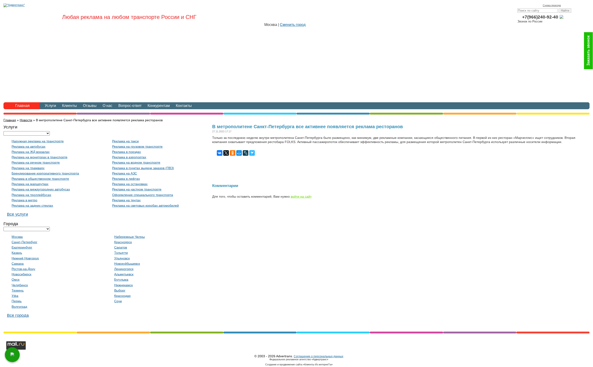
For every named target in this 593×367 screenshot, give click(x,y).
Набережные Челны (129, 237)
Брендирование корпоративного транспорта (45, 173)
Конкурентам (159, 106)
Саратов (120, 247)
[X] (226, 153)
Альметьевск (123, 274)
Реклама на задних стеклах (32, 205)
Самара (18, 263)
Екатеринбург (22, 247)
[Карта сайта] (578, 5)
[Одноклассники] (232, 153)
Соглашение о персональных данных (318, 356)
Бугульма (121, 279)
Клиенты (69, 106)
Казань (17, 253)
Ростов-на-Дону (23, 269)
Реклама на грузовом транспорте (137, 146)
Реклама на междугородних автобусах (41, 189)
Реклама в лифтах (126, 178)
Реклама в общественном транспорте (40, 178)
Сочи (118, 301)
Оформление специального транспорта (142, 195)
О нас (107, 106)
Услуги (50, 106)
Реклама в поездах (126, 152)
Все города (18, 315)
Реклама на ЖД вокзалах (31, 152)
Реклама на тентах (126, 200)
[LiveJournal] (245, 153)
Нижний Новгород (25, 258)
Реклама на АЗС (124, 173)
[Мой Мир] (239, 153)
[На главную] (565, 5)
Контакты (184, 106)
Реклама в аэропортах (129, 157)
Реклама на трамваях (28, 168)
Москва (17, 237)
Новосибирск (21, 274)
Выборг (119, 290)
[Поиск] (585, 5)
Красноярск (123, 242)
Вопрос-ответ (130, 106)
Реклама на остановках (130, 184)
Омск (15, 279)
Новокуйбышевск (127, 263)
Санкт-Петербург (24, 242)
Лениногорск (123, 269)
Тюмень (18, 290)
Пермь (17, 301)
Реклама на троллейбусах (31, 195)
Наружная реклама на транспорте (38, 141)
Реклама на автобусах (28, 146)
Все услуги (17, 214)
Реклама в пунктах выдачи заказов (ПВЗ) (143, 168)
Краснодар (122, 296)
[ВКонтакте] (219, 153)
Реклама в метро (24, 200)
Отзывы (90, 106)
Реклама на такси (125, 141)
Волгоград (19, 306)
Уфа (15, 296)
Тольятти (121, 253)
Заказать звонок (588, 51)
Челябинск (20, 285)
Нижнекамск (123, 285)
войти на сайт (301, 196)
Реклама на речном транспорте (36, 162)
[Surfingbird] (252, 153)
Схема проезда (552, 5)
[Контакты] (572, 5)
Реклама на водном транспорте (136, 162)
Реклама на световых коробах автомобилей (145, 205)
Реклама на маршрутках (30, 184)
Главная (22, 106)
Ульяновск (122, 258)
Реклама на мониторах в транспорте (39, 157)
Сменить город (293, 25)
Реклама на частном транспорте (136, 189)
